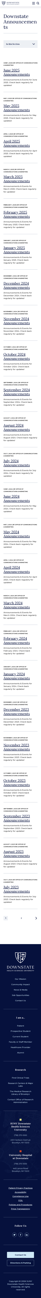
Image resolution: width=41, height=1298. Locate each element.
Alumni (20, 1053)
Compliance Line (20, 1196)
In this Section (13, 44)
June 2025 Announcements (16, 72)
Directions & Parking (20, 1263)
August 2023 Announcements (16, 853)
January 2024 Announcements (16, 676)
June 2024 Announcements (16, 498)
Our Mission (20, 979)
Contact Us (20, 1000)
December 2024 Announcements (16, 285)
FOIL (20, 1200)
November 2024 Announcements (16, 321)
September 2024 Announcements (16, 392)
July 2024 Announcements (16, 463)
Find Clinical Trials (20, 1078)
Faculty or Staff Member (20, 1042)
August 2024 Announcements (16, 427)
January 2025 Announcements (16, 250)
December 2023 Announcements (16, 711)
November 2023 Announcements (16, 747)
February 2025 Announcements (16, 214)
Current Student (20, 1036)
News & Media (20, 990)
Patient (20, 1026)
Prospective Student (21, 1031)
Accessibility (20, 1192)
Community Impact (20, 984)
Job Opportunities (20, 995)
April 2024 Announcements (16, 569)
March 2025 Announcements (16, 179)
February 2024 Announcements (16, 640)
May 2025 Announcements (16, 107)
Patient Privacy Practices (21, 1188)
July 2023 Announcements (16, 889)
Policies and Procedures (20, 1205)
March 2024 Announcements (16, 605)
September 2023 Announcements (16, 818)
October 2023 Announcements (16, 782)
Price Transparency (20, 1209)
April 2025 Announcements (16, 143)
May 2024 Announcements (16, 534)
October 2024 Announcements (16, 356)
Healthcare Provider (20, 1047)
